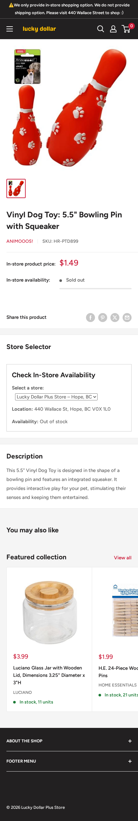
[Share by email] (127, 317)
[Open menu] (9, 28)
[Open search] (100, 28)
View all (123, 558)
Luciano (22, 692)
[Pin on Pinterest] (102, 317)
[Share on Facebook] (90, 317)
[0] (126, 29)
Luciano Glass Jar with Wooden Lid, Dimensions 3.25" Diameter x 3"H (49, 675)
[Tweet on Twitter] (114, 317)
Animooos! (19, 241)
